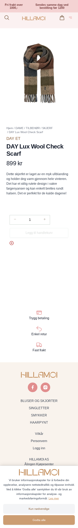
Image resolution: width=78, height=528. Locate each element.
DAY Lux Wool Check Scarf (26, 132)
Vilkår (39, 433)
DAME (19, 128)
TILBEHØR (33, 128)
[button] (39, 73)
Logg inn (39, 448)
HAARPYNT (39, 422)
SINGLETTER (39, 408)
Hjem (9, 128)
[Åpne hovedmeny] (71, 18)
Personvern (39, 441)
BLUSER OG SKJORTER (39, 401)
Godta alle (39, 520)
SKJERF (47, 128)
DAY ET (13, 138)
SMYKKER (39, 415)
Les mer (54, 498)
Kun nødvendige (39, 508)
